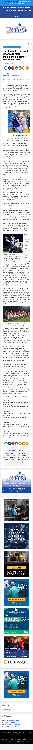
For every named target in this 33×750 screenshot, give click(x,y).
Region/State (17, 742)
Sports (18, 47)
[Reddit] (20, 68)
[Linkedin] (16, 68)
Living (29, 739)
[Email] (23, 68)
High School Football (9, 47)
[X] (9, 68)
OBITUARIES (26, 7)
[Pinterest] (13, 68)
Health (24, 739)
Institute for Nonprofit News (11, 720)
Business (4, 739)
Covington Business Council (11, 726)
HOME (5, 7)
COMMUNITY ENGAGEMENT (24, 10)
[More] (27, 68)
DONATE (20, 13)
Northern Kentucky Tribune (9, 732)
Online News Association (10, 722)
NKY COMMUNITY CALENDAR (15, 7)
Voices (28, 742)
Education (10, 739)
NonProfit (9, 742)
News (4, 742)
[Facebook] (6, 68)
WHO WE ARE (12, 10)
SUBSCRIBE (14, 13)
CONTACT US (5, 10)
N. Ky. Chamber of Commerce (11, 724)
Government (18, 739)
